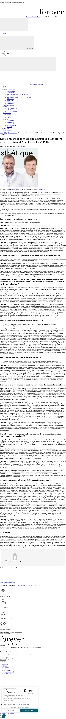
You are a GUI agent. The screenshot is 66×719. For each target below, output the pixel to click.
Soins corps (10, 100)
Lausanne (9, 117)
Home (1, 133)
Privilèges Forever (12, 111)
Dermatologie (7, 88)
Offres (5, 106)
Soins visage (10, 99)
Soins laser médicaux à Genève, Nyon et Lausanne (20, 97)
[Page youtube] (39, 701)
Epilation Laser (11, 96)
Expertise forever (12, 133)
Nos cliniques (7, 113)
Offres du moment (12, 108)
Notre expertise (11, 124)
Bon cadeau (6, 128)
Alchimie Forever (11, 125)
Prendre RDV (29, 48)
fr (27, 30)
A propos (5, 119)
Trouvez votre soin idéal (33, 17)
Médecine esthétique (9, 89)
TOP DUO (10, 110)
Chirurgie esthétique (8, 105)
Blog (5, 133)
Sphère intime (10, 103)
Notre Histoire (11, 122)
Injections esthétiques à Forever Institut (17, 94)
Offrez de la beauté (8, 672)
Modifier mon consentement (7, 713)
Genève (9, 114)
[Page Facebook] (39, 688)
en (5, 33)
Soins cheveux (11, 102)
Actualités (9, 127)
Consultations (10, 92)
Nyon (8, 116)
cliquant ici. (42, 189)
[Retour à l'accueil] (52, 17)
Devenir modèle (7, 673)
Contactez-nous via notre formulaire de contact (29, 585)
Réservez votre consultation (7, 582)
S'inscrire (3, 661)
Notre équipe (10, 120)
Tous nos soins (11, 91)
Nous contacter (7, 130)
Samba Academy (14, 189)
